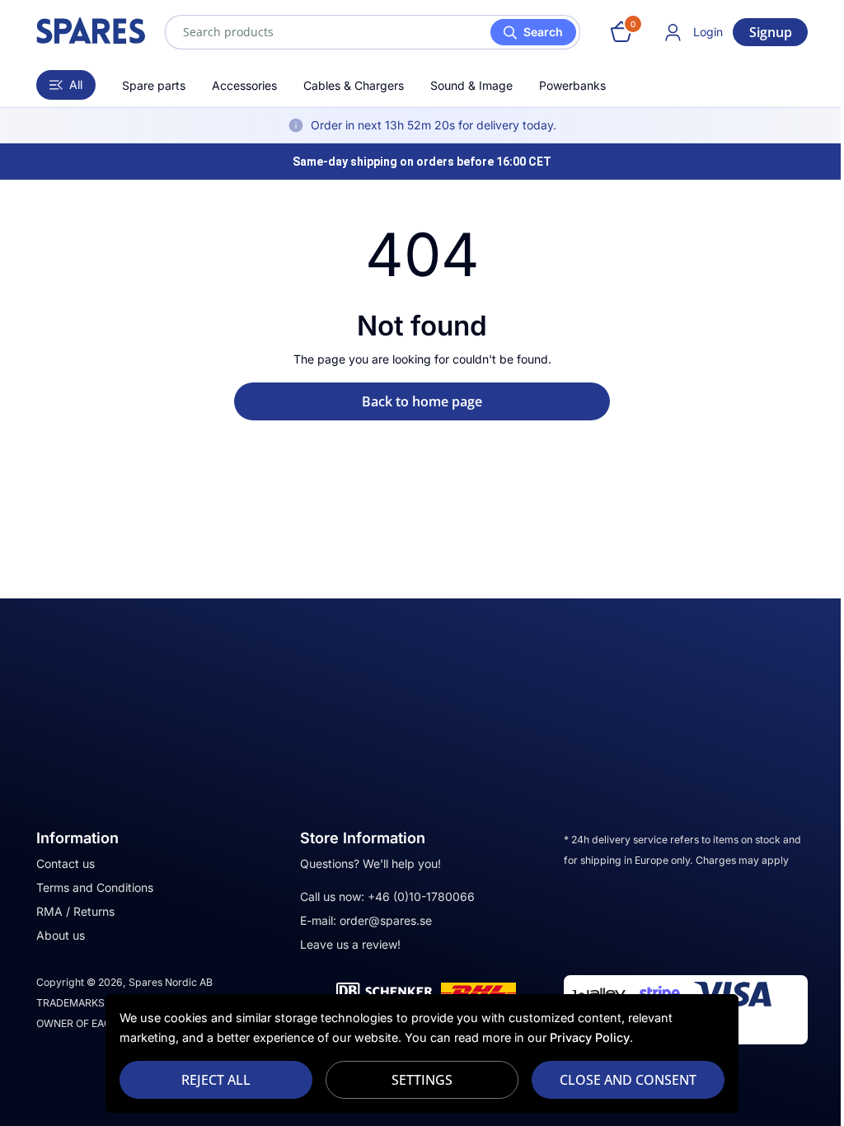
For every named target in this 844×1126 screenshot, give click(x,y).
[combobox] (366, 32)
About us (54, 935)
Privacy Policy (584, 1037)
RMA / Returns (69, 911)
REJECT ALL (209, 1080)
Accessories (238, 85)
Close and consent (622, 1080)
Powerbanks (566, 85)
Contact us (59, 863)
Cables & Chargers (348, 85)
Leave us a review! (344, 944)
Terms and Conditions (89, 887)
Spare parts (148, 85)
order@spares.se (380, 920)
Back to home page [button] (416, 401)
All (70, 84)
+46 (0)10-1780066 (415, 896)
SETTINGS (416, 1080)
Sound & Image (465, 85)
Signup (764, 32)
